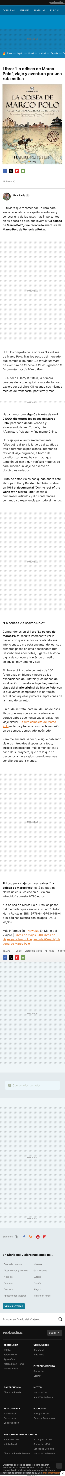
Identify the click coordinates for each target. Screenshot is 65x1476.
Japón (20, 53)
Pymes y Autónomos (44, 1418)
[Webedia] (57, 3)
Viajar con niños (42, 1295)
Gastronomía (40, 1270)
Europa (54, 10)
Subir (52, 1332)
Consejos (9, 10)
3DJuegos (39, 1350)
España (24, 10)
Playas (37, 1289)
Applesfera (9, 1359)
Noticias (39, 10)
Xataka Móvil (10, 1354)
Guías (19, 950)
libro (62, 950)
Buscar (61, 1319)
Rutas (51, 950)
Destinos (8, 1283)
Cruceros (9, 1289)
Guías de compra (13, 1264)
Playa (9, 53)
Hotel (31, 53)
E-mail (23, 171)
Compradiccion (11, 1422)
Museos (38, 1264)
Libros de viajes (25, 935)
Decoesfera (10, 1418)
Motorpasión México (44, 1453)
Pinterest (37, 1236)
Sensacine (39, 1371)
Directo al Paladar (13, 1392)
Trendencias (10, 1413)
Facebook (5, 171)
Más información (51, 1472)
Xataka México (11, 1439)
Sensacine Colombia (44, 1448)
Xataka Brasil (10, 1444)
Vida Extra (39, 1354)
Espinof (37, 1375)
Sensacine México (43, 1444)
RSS (31, 1236)
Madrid (42, 53)
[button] (21, 195)
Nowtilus (33, 930)
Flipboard (17, 171)
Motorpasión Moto (43, 1397)
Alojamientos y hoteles (16, 1270)
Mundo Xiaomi (11, 1368)
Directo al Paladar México (17, 1453)
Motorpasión (40, 1392)
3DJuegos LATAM (43, 1439)
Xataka (7, 1350)
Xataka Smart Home (14, 1364)
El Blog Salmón (41, 1413)
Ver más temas (13, 1306)
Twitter (11, 171)
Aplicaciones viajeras (15, 1295)
